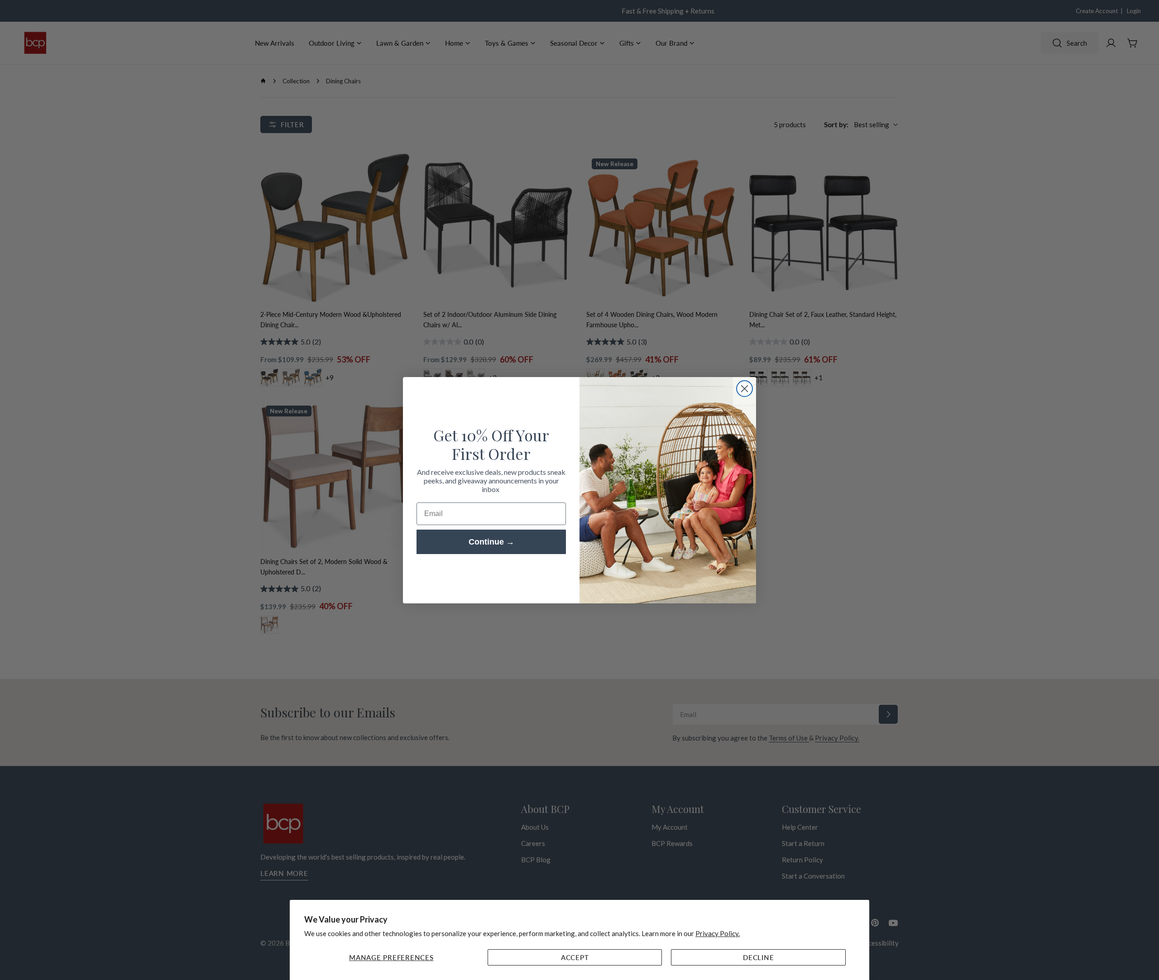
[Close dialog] (744, 389)
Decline (758, 957)
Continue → (491, 541)
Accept (575, 957)
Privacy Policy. (717, 933)
